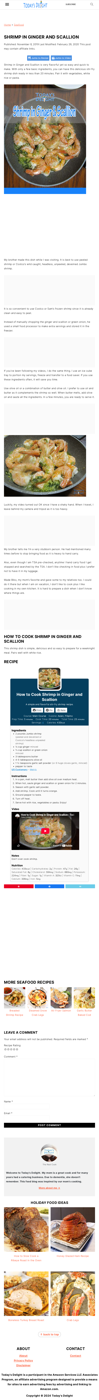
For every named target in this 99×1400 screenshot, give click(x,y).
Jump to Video (63, 58)
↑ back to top (49, 1334)
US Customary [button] (20, 769)
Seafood (19, 24)
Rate (63, 710)
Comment (11, 1056)
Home (7, 24)
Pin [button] (51, 710)
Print (39, 710)
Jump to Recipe (39, 58)
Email (8, 1113)
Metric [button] (33, 769)
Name (8, 1101)
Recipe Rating (12, 1045)
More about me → (49, 1187)
